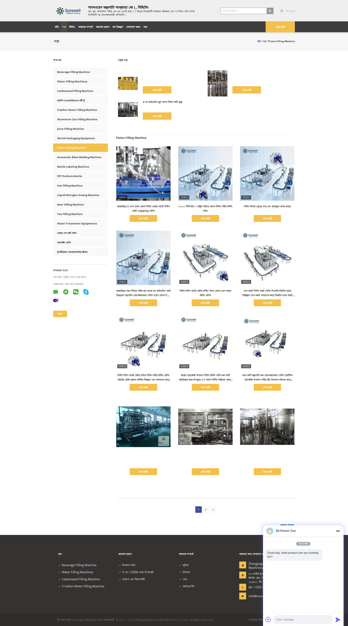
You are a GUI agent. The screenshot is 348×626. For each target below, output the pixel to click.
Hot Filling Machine (70, 185)
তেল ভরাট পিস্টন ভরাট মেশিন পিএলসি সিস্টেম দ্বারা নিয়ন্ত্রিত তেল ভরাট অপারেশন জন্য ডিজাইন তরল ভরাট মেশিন (267, 295)
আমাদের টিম (188, 586)
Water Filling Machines (72, 81)
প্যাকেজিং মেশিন (64, 242)
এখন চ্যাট (280, 27)
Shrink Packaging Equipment (76, 138)
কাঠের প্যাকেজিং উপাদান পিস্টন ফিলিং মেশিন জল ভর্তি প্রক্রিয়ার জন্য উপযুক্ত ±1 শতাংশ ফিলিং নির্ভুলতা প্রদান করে (205, 379)
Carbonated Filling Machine (75, 91)
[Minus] (338, 530)
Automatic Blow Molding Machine (79, 157)
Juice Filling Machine (70, 129)
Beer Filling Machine (70, 204)
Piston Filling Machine (71, 147)
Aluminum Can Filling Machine (77, 119)
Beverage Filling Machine (73, 72)
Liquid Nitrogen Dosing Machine (78, 195)
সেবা (185, 579)
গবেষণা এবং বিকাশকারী (133, 579)
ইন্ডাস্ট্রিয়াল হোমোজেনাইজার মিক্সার (72, 252)
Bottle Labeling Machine (73, 166)
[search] (270, 11)
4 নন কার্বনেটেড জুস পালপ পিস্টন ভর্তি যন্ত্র (162, 102)
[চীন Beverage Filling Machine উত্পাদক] (68, 10)
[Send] (338, 619)
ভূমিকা (186, 565)
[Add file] (268, 619)
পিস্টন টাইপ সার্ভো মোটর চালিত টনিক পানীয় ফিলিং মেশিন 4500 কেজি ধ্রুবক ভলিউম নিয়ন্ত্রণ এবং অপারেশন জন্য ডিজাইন (143, 379)
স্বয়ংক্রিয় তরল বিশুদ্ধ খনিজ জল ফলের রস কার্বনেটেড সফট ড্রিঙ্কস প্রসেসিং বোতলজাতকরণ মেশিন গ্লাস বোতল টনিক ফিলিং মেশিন (143, 295)
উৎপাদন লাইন (129, 565)
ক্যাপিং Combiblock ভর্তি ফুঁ (71, 100)
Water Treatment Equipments (77, 223)
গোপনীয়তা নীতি (255, 620)
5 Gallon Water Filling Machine (77, 110)
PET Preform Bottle (69, 176)
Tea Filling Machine (70, 214)
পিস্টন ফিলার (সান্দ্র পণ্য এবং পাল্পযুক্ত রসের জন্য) (267, 206)
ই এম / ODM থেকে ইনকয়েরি (137, 572)
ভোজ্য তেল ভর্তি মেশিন (67, 233)
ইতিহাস (186, 572)
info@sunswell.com (261, 596)
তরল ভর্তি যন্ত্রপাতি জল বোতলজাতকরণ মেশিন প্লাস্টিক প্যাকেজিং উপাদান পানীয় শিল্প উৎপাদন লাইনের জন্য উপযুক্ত (267, 379)
